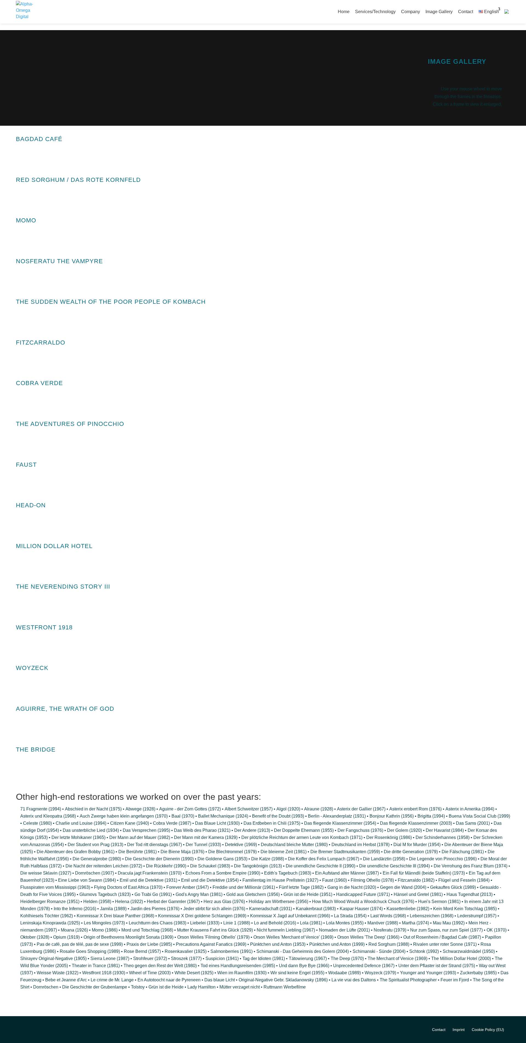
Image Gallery (439, 11)
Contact (465, 11)
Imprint (459, 1029)
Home (344, 11)
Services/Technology (375, 11)
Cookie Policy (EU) (488, 1029)
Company (410, 11)
